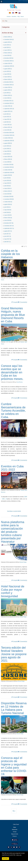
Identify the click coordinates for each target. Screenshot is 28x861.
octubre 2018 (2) (8, 201)
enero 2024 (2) (7, 55)
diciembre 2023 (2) (8, 58)
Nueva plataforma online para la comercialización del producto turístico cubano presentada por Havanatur (12, 531)
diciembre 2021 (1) (8, 100)
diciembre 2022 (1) (8, 82)
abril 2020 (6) (7, 153)
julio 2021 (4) (7, 114)
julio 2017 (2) (7, 233)
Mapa (14, 827)
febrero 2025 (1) (8, 36)
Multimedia (14, 829)
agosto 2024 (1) (8, 42)
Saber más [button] (18, 855)
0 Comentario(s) (23, 302)
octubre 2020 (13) (8, 137)
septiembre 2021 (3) (9, 108)
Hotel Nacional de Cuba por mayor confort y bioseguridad (12, 591)
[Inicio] (22, 246)
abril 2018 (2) (7, 212)
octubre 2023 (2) (8, 63)
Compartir (15, 302)
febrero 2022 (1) (8, 95)
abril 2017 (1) (7, 241)
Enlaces (15, 836)
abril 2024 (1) (7, 47)
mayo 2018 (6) (7, 209)
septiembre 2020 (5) (9, 140)
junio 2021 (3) (7, 116)
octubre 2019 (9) (8, 169)
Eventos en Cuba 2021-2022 (12, 468)
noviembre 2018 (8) (9, 199)
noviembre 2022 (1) (9, 84)
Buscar (22, 16)
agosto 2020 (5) (8, 143)
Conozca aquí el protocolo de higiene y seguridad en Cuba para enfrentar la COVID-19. (14, 766)
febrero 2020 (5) (8, 159)
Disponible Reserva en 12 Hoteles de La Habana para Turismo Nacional (14, 708)
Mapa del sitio (14, 834)
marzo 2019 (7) (7, 188)
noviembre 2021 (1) (9, 103)
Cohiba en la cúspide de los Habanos (10, 254)
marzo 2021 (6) (7, 124)
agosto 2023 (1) (8, 68)
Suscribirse (14, 16)
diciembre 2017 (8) (8, 223)
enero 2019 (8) (7, 193)
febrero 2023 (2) (8, 79)
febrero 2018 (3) (8, 217)
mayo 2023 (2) (7, 74)
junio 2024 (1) (7, 44)
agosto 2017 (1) (8, 231)
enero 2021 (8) (7, 130)
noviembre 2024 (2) (9, 39)
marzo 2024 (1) (7, 50)
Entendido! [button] (5, 858)
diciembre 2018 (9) (8, 196)
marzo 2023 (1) (7, 76)
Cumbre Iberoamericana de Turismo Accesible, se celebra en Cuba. (13, 410)
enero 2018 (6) (7, 220)
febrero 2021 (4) (8, 127)
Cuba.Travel (16, 824)
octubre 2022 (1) (8, 87)
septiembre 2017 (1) (9, 228)
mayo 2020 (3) (7, 151)
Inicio (3, 20)
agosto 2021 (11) (8, 111)
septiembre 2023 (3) (9, 66)
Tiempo (14, 831)
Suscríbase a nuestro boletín (14, 511)
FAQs (18, 16)
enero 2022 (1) (7, 98)
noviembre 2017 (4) (9, 225)
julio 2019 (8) (7, 177)
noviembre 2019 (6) (9, 167)
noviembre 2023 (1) (9, 60)
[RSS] (24, 246)
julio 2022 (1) (7, 92)
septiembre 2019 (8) (9, 172)
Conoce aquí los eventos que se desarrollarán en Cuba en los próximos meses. (12, 372)
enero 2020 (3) (7, 161)
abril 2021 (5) (7, 122)
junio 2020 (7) (7, 148)
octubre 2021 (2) (8, 106)
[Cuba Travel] (14, 6)
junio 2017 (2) (7, 236)
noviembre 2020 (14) (9, 135)
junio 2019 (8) (7, 180)
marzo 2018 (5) (7, 215)
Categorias (6, 27)
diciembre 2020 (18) (9, 132)
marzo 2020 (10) (8, 156)
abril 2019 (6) (7, 185)
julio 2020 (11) (7, 146)
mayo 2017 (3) (7, 239)
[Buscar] (26, 246)
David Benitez (20, 382)
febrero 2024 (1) (8, 52)
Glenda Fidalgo (23, 562)
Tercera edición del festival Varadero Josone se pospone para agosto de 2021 (14, 654)
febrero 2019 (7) (8, 191)
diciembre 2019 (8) (8, 164)
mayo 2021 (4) (7, 119)
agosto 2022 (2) (8, 90)
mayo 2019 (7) (7, 183)
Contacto (9, 16)
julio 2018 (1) (7, 207)
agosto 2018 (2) (8, 204)
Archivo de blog (7, 33)
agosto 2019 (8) (8, 175)
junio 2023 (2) (7, 71)
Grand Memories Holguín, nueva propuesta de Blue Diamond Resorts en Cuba (13, 315)
